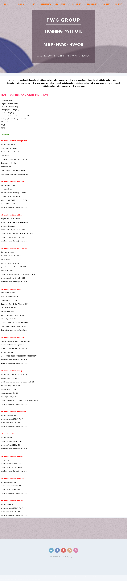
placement (92, 4)
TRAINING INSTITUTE (63, 31)
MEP (33, 4)
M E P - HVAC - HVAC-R (63, 44)
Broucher (76, 4)
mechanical (20, 4)
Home (6, 4)
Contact (118, 4)
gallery (106, 4)
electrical (46, 4)
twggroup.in (73, 557)
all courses (60, 4)
